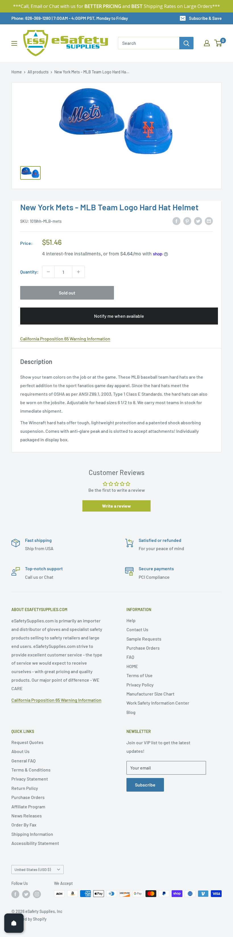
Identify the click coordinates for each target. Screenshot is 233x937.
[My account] (207, 43)
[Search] (186, 43)
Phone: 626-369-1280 (31, 18)
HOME (132, 666)
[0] (218, 43)
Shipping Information (32, 834)
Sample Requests (143, 638)
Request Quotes (27, 742)
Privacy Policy (140, 684)
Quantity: (29, 271)
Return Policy (24, 788)
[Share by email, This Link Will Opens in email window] (209, 220)
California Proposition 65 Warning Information (65, 338)
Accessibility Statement (35, 843)
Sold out (67, 292)
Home (16, 71)
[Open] (14, 923)
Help (131, 620)
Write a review (116, 505)
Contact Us (137, 629)
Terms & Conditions (31, 769)
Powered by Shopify (29, 919)
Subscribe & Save (205, 18)
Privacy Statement (29, 778)
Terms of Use (139, 675)
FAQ (130, 657)
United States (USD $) (32, 869)
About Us (20, 751)
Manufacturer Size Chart (150, 693)
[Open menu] (14, 43)
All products (38, 71)
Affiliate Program (28, 806)
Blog (131, 712)
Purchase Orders (143, 647)
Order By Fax (23, 824)
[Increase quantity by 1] (78, 272)
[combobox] (148, 43)
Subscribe (145, 784)
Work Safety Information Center (157, 702)
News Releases (26, 815)
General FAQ (23, 760)
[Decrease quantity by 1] (48, 272)
